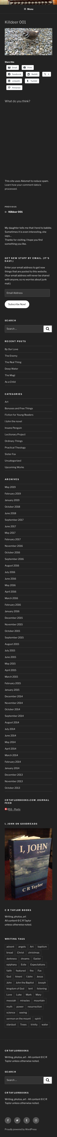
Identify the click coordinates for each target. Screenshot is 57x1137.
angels (22, 946)
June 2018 (10, 513)
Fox (39, 970)
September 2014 (14, 716)
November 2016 (14, 546)
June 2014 (10, 735)
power (20, 1006)
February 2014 (13, 761)
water (45, 1024)
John (9, 982)
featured (21, 970)
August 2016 (12, 565)
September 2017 (14, 519)
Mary (38, 994)
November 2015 (14, 624)
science (10, 1012)
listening (42, 988)
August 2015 (12, 644)
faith (9, 970)
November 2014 (14, 703)
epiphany (11, 964)
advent (10, 946)
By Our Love (11, 349)
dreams (25, 958)
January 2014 (12, 768)
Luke (19, 994)
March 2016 (11, 598)
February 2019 (13, 493)
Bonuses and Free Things (19, 408)
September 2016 (14, 559)
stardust (11, 1024)
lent (30, 988)
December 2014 (14, 696)
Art (6, 401)
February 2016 (13, 604)
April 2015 (10, 670)
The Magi (10, 375)
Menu (30, 9)
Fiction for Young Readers (19, 414)
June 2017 (10, 526)
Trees (23, 1024)
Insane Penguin (13, 427)
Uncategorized (13, 460)
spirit (38, 1018)
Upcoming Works (14, 467)
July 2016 (10, 572)
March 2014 (11, 755)
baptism (42, 946)
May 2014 (10, 742)
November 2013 (14, 781)
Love (9, 994)
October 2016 (12, 552)
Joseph (42, 982)
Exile (23, 964)
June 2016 (10, 578)
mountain (39, 1000)
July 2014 (10, 729)
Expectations (37, 964)
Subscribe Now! (17, 304)
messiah (11, 1000)
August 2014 (12, 722)
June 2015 (10, 657)
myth (9, 1006)
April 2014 (10, 748)
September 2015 (14, 637)
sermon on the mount (18, 1018)
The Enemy (11, 355)
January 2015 (12, 689)
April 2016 (10, 591)
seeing (23, 1012)
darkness (11, 958)
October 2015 (12, 631)
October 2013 (12, 787)
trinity (34, 1024)
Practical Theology (15, 447)
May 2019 (10, 487)
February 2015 (13, 683)
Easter (37, 958)
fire (32, 970)
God (8, 976)
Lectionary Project (15, 434)
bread (9, 952)
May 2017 (10, 532)
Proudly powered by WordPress (21, 1129)
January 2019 (12, 500)
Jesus (40, 976)
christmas (33, 952)
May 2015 (10, 663)
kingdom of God (15, 988)
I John (29, 976)
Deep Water (11, 368)
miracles (25, 1000)
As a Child (10, 381)
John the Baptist (25, 982)
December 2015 (14, 617)
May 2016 (10, 585)
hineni (18, 976)
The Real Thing (13, 362)
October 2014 (12, 709)
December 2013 (14, 774)
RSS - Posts (13, 809)
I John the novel (13, 421)
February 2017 (13, 539)
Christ (20, 952)
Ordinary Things (14, 441)
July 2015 (10, 650)
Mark (29, 994)
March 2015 (11, 676)
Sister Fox (10, 454)
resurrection (35, 1006)
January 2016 (12, 611)
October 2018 (12, 506)
